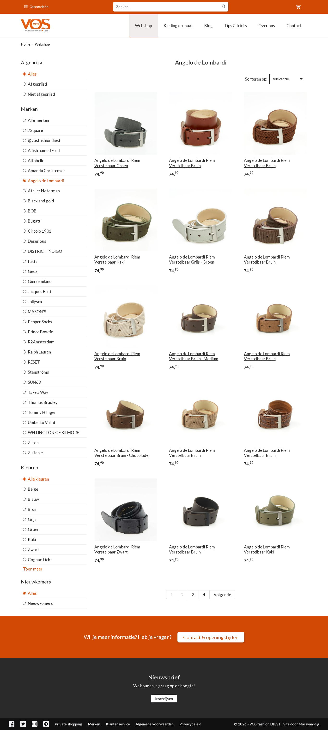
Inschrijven (164, 698)
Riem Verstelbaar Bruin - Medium (193, 356)
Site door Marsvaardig (301, 724)
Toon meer (33, 568)
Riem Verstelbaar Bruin (192, 163)
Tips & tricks (235, 25)
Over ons (266, 25)
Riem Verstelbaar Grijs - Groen (192, 259)
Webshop (143, 25)
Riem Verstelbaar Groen (117, 163)
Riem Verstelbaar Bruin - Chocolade (121, 453)
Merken (94, 724)
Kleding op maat (178, 25)
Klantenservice (118, 724)
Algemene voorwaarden (155, 724)
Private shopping (68, 724)
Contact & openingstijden (210, 637)
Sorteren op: (256, 79)
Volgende (222, 594)
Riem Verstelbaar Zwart (117, 549)
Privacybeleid (190, 724)
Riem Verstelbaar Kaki (117, 259)
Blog (208, 25)
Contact (293, 25)
